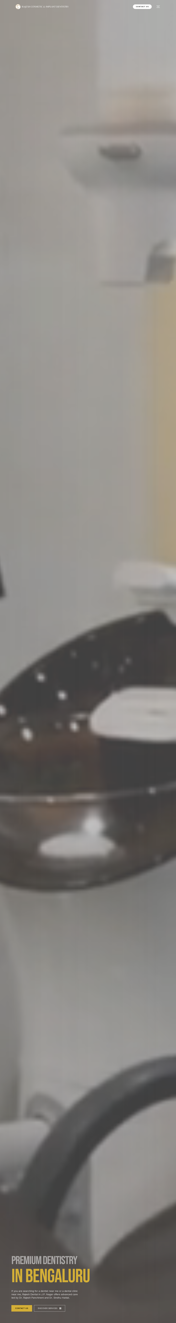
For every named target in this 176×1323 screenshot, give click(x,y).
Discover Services (48, 1308)
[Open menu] (158, 6)
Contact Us (142, 7)
